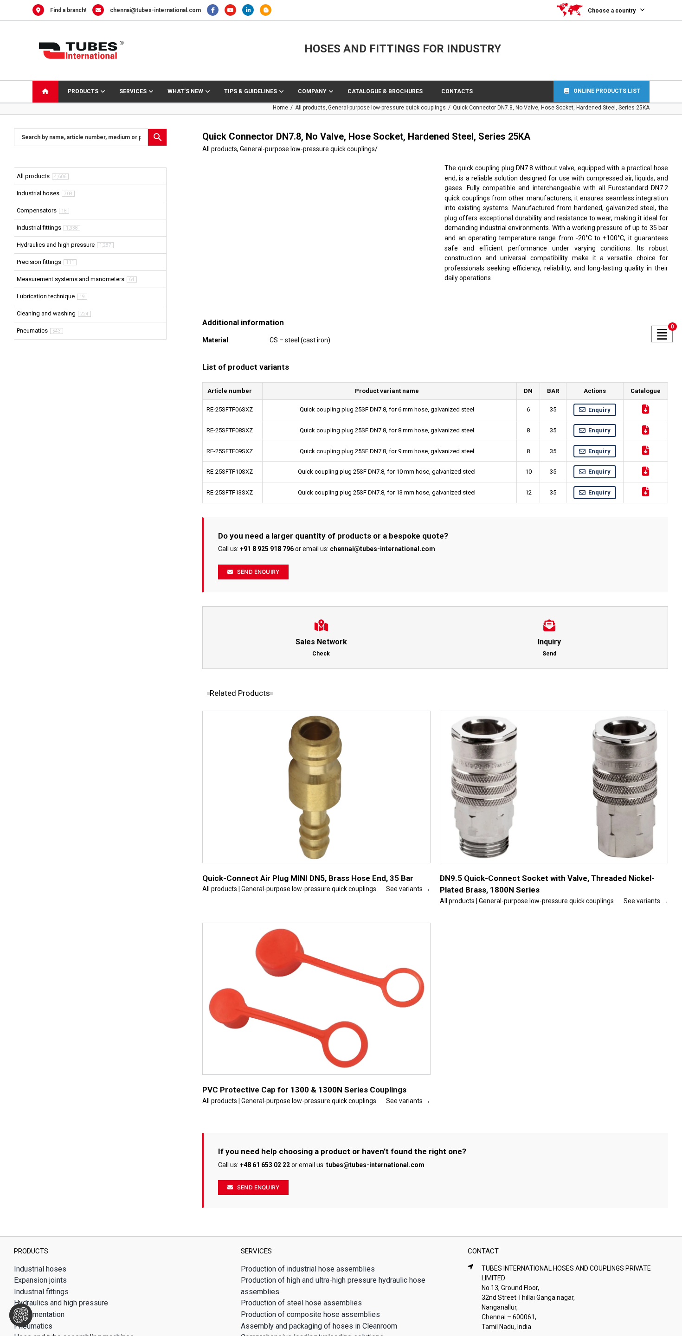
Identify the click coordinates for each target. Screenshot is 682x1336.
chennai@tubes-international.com (155, 10)
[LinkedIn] (251, 10)
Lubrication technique (46, 296)
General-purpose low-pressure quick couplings (307, 149)
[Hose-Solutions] (268, 10)
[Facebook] (216, 10)
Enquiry (599, 409)
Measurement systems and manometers (70, 279)
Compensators (37, 210)
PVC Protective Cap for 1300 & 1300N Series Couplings (304, 1089)
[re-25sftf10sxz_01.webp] (314, 238)
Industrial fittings (39, 227)
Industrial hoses (38, 193)
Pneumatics (32, 330)
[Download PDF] (645, 409)
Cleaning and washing (46, 313)
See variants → (408, 889)
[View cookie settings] (20, 1315)
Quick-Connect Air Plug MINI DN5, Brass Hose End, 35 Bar (307, 878)
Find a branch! (68, 10)
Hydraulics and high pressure (56, 244)
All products (219, 149)
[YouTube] (233, 10)
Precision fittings (39, 261)
